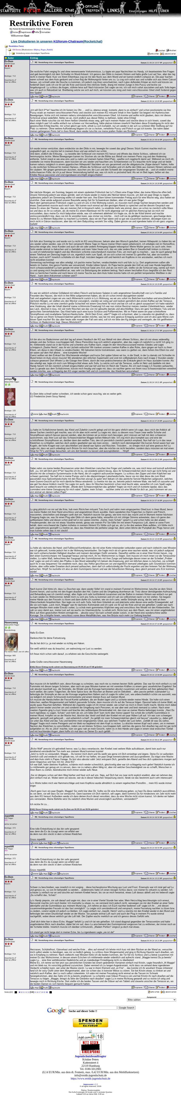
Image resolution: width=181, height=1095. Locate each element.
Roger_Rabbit (46, 50)
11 (24, 992)
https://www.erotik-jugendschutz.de (90, 1078)
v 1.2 (96, 1084)
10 (21, 992)
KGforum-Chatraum (68, 41)
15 (35, 992)
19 (44, 992)
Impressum (88, 1084)
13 (28, 992)
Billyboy (37, 50)
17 (40, 992)
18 (42, 992)
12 (26, 992)
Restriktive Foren (16, 46)
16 (37, 992)
